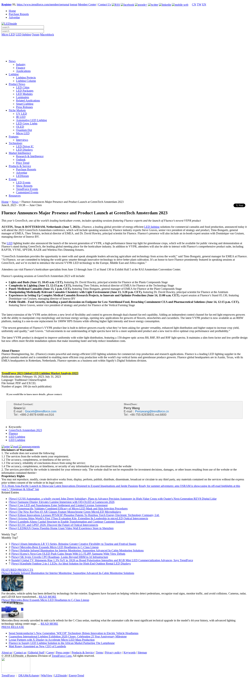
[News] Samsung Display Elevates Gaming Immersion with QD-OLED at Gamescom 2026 (61, 502)
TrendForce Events (27, 189)
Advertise (14, 17)
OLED (20, 126)
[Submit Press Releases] (124, 49)
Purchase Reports (19, 14)
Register (6, 4)
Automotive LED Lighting (31, 120)
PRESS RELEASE (12, 627)
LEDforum (22, 175)
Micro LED (8, 34)
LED (10, 243)
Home (12, 10)
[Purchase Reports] (124, 38)
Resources (15, 195)
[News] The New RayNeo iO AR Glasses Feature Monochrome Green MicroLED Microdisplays (65, 511)
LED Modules (24, 93)
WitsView (46, 675)
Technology (15, 143)
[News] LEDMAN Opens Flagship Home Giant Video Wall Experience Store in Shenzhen (61, 528)
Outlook (21, 159)
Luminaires (22, 97)
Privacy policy (113, 652)
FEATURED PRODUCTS (17, 569)
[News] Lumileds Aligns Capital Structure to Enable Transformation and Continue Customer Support (67, 521)
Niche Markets (17, 110)
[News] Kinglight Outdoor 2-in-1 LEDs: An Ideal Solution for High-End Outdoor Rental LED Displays (71, 563)
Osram (35, 34)
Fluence (13, 433)
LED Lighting (17, 436)
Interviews (22, 139)
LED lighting (23, 34)
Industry (21, 64)
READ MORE (47, 596)
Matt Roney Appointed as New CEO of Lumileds (37, 646)
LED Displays (24, 149)
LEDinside (60, 675)
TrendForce (8, 675)
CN (194, 4)
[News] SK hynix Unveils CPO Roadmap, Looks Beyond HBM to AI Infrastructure (59, 557)
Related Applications (28, 100)
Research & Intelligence (30, 156)
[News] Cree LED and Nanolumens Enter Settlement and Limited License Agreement (58, 505)
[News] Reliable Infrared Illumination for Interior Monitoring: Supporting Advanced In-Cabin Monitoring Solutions (77, 550)
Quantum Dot (24, 130)
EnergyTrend (76, 675)
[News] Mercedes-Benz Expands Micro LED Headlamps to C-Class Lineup (55, 547)
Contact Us (104, 4)
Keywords (130, 652)
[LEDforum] (124, 54)
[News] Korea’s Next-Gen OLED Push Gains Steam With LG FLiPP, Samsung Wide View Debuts (68, 553)
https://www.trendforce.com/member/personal (43, 4)
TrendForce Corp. (62, 655)
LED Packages (24, 90)
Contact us (20, 652)
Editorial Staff (36, 652)
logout (73, 4)
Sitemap (142, 652)
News (12, 61)
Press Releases (24, 107)
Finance (20, 67)
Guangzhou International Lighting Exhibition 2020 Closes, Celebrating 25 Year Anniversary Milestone (68, 636)
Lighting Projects (26, 77)
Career (50, 652)
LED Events (23, 182)
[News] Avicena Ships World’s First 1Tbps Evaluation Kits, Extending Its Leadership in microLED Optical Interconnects (78, 518)
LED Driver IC (25, 146)
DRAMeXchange (28, 675)
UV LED (21, 113)
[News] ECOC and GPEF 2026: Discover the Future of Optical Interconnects (53, 524)
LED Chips (22, 87)
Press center (63, 652)
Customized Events (27, 192)
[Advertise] (124, 43)
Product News (17, 84)
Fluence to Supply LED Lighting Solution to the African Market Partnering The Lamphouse (62, 643)
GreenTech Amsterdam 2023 (25, 430)
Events (13, 179)
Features (13, 136)
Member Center (87, 4)
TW (199, 4)
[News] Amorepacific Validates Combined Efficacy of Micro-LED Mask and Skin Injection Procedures (68, 508)
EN (204, 4)
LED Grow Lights (26, 123)
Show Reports (24, 185)
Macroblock (47, 34)
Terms (99, 652)
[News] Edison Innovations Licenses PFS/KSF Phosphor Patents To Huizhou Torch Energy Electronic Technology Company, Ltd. (84, 515)
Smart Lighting (24, 103)
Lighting (14, 74)
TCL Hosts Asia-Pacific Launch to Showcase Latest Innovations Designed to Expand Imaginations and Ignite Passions (69, 485)
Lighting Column (26, 80)
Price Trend (22, 162)
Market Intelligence (20, 153)
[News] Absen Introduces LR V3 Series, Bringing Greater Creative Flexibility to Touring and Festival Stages (73, 543)
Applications (23, 71)
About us (6, 652)
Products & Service (20, 166)
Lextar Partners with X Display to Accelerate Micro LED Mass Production (52, 639)
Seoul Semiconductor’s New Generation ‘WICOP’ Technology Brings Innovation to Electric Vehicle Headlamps (73, 633)
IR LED (21, 116)
